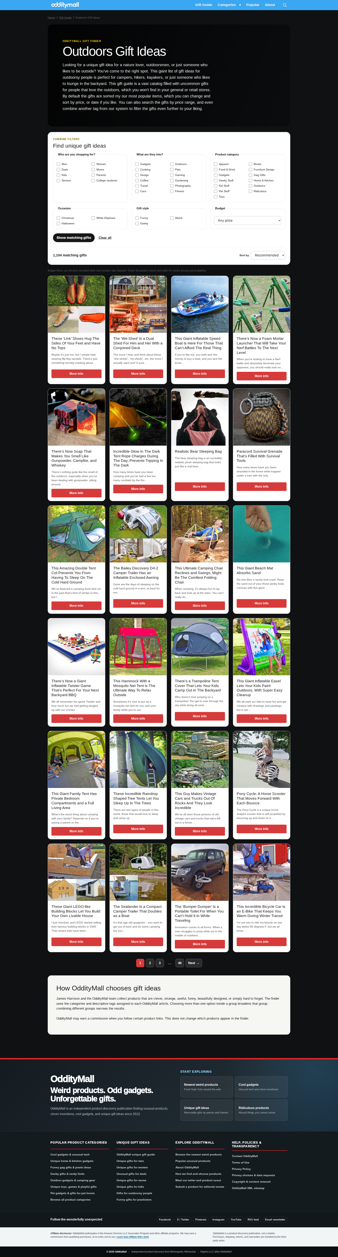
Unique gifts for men (130, 1160)
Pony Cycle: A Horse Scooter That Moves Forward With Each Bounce (261, 798)
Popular (252, 5)
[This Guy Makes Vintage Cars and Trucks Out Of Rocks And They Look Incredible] (199, 759)
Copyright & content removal (251, 1181)
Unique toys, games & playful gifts (73, 1186)
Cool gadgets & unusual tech (70, 1154)
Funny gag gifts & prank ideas (70, 1167)
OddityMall (72, 1079)
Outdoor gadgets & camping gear (72, 1180)
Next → (194, 963)
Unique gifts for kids (130, 1186)
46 (180, 963)
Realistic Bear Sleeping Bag (198, 451)
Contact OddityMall (245, 1156)
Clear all (105, 238)
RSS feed (253, 1219)
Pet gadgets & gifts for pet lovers (72, 1193)
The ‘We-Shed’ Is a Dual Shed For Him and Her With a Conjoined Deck (138, 343)
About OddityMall (187, 1167)
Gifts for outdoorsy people (134, 1193)
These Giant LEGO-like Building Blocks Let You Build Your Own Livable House (75, 911)
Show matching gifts (74, 238)
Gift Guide (203, 5)
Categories (227, 5)
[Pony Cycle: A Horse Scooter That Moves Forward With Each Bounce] (261, 759)
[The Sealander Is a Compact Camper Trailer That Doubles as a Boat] (138, 872)
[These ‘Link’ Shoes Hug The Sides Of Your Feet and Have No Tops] (76, 304)
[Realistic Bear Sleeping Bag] (199, 417)
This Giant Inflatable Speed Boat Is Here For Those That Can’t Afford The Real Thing (199, 343)
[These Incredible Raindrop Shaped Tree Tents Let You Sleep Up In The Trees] (138, 759)
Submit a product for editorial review (199, 1186)
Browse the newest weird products (198, 1154)
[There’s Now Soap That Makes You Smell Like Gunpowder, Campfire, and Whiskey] (76, 417)
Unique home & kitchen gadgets (71, 1160)
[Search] (285, 5)
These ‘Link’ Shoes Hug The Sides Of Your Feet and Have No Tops (76, 343)
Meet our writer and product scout (198, 1180)
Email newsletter (275, 1219)
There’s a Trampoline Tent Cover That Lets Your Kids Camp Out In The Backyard (198, 685)
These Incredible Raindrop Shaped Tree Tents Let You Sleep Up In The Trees (136, 798)
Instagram (218, 1219)
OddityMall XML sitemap (248, 1188)
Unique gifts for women (132, 1167)
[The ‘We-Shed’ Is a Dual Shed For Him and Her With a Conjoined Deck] (138, 304)
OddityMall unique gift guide (136, 1154)
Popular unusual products (192, 1160)
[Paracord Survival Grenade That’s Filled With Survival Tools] (261, 417)
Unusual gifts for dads (132, 1173)
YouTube (236, 1219)
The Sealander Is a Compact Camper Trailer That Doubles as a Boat (137, 911)
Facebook (165, 1219)
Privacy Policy (241, 1168)
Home (51, 17)
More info (76, 373)
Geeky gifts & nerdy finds (67, 1173)
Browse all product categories (70, 1199)
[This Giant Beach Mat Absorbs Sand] (261, 534)
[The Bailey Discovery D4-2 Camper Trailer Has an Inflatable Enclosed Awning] (138, 534)
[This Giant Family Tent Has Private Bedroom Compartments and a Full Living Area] (76, 759)
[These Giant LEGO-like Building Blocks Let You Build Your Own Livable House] (76, 872)
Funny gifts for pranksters (134, 1199)
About (270, 5)
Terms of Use (240, 1162)
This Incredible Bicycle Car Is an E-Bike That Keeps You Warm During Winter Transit (261, 911)
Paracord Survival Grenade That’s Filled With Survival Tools (259, 456)
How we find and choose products (198, 1173)
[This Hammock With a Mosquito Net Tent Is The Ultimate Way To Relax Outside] (138, 646)
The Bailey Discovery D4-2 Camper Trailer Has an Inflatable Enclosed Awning (136, 573)
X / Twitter (183, 1219)
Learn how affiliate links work (133, 1237)
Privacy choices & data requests (253, 1175)
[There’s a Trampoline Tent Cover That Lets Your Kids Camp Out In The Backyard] (199, 646)
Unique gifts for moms (131, 1180)
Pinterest (200, 1219)
